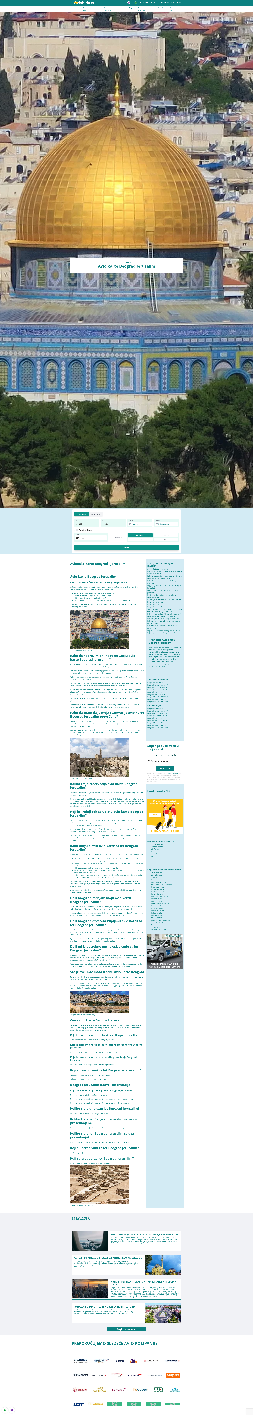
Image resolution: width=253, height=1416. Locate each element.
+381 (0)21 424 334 (94, 596)
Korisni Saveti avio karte (160, 903)
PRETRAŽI (128, 547)
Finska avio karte (157, 892)
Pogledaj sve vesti (126, 1329)
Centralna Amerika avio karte (162, 885)
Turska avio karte (157, 927)
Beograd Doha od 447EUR (157, 699)
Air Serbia (155, 854)
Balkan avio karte (157, 880)
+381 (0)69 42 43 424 (112, 596)
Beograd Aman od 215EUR (157, 687)
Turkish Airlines (157, 844)
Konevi (79, 650)
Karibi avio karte (157, 899)
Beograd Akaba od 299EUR (157, 683)
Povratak (158, 520)
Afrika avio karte (157, 873)
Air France (155, 849)
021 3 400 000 (176, 2)
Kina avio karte (156, 901)
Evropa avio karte (157, 889)
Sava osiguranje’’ (104, 960)
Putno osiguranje (142, 9)
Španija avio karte (157, 922)
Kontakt (156, 8)
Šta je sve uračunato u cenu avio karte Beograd (164, 609)
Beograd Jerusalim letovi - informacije (161, 616)
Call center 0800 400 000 (160, 2)
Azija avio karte (156, 877)
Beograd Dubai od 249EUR (157, 694)
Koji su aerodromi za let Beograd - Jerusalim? (164, 614)
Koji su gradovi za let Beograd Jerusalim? (162, 633)
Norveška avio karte (158, 908)
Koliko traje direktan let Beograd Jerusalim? (163, 619)
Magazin (131, 8)
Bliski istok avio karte (159, 882)
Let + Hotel (120, 9)
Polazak (131, 520)
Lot (152, 851)
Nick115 (80, 778)
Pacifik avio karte (157, 911)
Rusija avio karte (157, 915)
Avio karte (85, 9)
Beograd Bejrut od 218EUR (157, 692)
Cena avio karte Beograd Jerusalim (160, 612)
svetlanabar (81, 1205)
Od (76, 520)
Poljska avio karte (157, 913)
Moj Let (163, 9)
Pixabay (90, 650)
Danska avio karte (158, 887)
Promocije (97, 8)
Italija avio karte (157, 894)
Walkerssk (81, 1015)
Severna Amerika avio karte (161, 920)
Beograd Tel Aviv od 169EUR (157, 697)
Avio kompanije (108, 9)
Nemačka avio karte (158, 906)
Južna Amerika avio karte (160, 896)
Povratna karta (81, 514)
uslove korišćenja (173, 773)
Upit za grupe (173, 9)
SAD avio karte (156, 918)
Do (103, 520)
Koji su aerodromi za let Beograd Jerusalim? (163, 630)
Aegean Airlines (157, 847)
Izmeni (77, 534)
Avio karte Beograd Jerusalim (158, 569)
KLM (152, 856)
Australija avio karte (158, 875)
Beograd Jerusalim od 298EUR (158, 685)
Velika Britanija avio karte (160, 929)
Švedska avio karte (158, 925)
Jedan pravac (95, 514)
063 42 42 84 (144, 2)
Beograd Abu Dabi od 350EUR (158, 702)
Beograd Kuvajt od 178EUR (157, 690)
